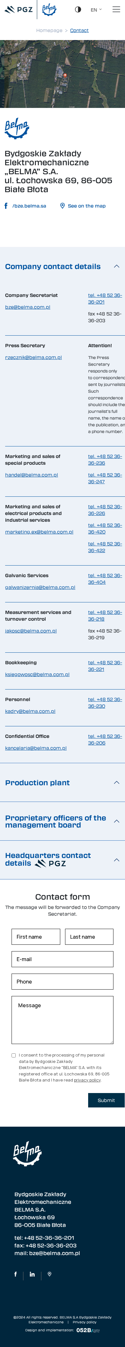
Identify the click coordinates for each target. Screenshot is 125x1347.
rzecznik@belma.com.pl (33, 357)
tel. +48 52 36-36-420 (105, 528)
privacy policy (87, 1080)
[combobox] (94, 9)
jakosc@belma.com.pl (31, 630)
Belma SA (32, 1276)
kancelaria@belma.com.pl (36, 748)
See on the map (87, 205)
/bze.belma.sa (29, 205)
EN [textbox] (94, 9)
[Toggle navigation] (116, 9)
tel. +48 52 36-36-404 (105, 578)
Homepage (49, 30)
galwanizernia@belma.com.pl (40, 587)
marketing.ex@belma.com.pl (39, 531)
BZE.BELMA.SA (15, 1276)
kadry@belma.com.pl (30, 711)
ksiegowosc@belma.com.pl (37, 674)
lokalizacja (49, 1276)
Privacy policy (84, 1322)
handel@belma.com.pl (31, 474)
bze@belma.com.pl (27, 307)
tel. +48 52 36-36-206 (105, 739)
